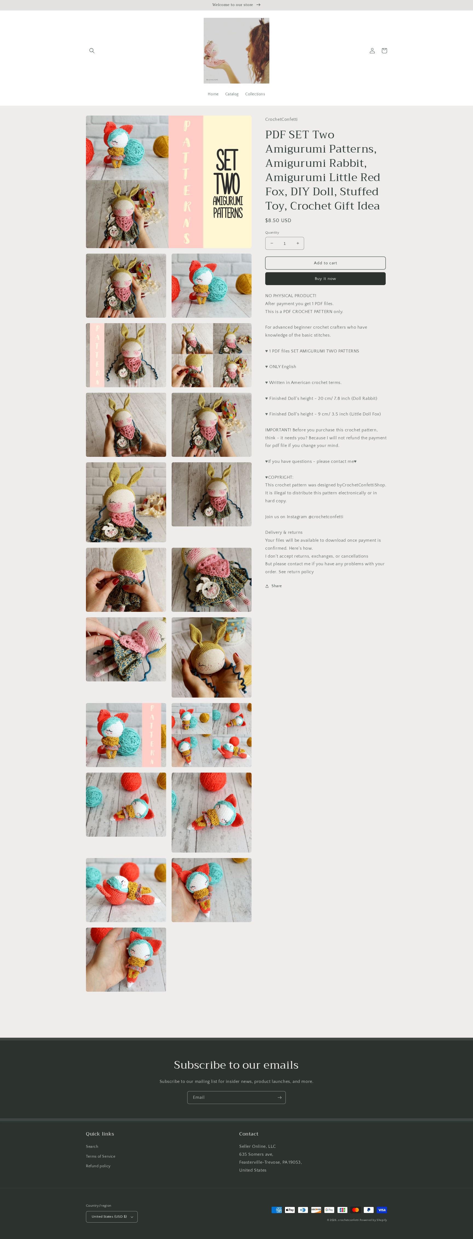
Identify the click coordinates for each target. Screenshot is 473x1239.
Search (92, 1147)
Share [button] (277, 586)
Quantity (272, 232)
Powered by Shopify (373, 1220)
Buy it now (325, 278)
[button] (92, 51)
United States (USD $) (109, 1216)
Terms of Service (101, 1156)
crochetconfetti (348, 1220)
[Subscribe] (279, 1097)
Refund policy (98, 1166)
